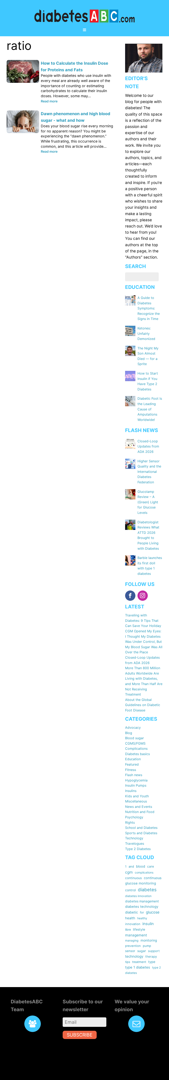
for (142, 912)
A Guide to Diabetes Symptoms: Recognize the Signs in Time (148, 308)
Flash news (133, 775)
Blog (128, 733)
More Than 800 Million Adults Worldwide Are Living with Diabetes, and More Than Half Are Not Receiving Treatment (143, 681)
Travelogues (134, 843)
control (130, 890)
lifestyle (139, 929)
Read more (49, 101)
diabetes (147, 889)
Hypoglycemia (136, 780)
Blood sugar (134, 738)
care (150, 866)
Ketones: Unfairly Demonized (146, 333)
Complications (136, 748)
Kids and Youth (137, 796)
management (136, 935)
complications (144, 872)
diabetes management (142, 901)
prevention (133, 946)
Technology (134, 838)
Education (133, 759)
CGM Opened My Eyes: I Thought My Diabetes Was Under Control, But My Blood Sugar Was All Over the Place (143, 641)
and (131, 866)
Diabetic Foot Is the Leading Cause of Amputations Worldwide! (149, 409)
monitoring (149, 940)
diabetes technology (141, 906)
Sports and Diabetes (141, 833)
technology (134, 956)
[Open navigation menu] (84, 30)
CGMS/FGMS (135, 743)
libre (128, 929)
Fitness (130, 770)
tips (127, 962)
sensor (130, 951)
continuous (133, 878)
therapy (151, 956)
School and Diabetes (141, 828)
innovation (132, 924)
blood (140, 866)
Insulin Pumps (135, 785)
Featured (132, 764)
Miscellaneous (136, 801)
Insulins (130, 791)
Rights (130, 822)
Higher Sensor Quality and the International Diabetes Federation (149, 471)
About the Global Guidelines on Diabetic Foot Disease (142, 705)
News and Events (138, 807)
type (151, 962)
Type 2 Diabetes (138, 849)
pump (147, 946)
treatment (139, 962)
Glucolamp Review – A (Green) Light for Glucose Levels (147, 502)
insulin (148, 923)
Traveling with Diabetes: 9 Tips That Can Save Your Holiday (143, 620)
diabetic (131, 912)
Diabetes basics (137, 754)
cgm (129, 872)
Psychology (134, 817)
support (154, 951)
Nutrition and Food (139, 812)
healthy (142, 918)
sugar (141, 951)
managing (131, 940)
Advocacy (133, 727)
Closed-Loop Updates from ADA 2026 (148, 446)
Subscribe (80, 1035)
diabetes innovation (138, 896)
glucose (153, 912)
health (130, 918)
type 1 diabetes (137, 967)
